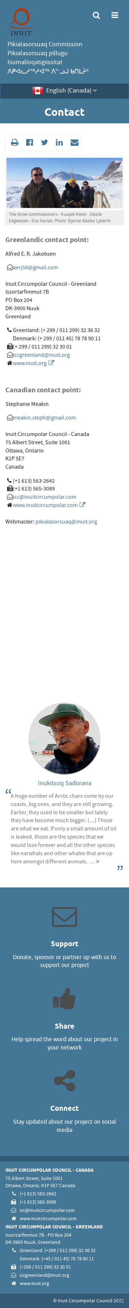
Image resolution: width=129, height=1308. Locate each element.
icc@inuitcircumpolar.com (44, 497)
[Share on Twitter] (44, 143)
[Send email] (73, 143)
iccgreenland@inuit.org (41, 355)
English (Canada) (69, 90)
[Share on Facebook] (28, 143)
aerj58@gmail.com (35, 267)
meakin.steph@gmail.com (44, 417)
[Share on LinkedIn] (58, 143)
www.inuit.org (30, 363)
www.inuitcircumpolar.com (45, 505)
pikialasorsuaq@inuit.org (66, 521)
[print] (14, 143)
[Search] (96, 16)
